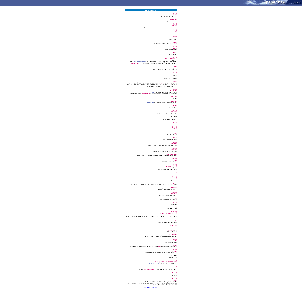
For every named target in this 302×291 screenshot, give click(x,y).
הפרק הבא (155, 287)
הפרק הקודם (147, 287)
